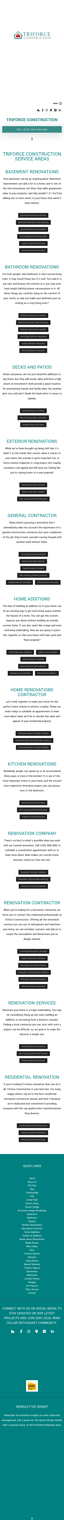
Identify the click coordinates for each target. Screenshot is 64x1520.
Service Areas (32, 1203)
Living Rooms (32, 1260)
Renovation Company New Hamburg (33, 879)
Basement (32, 1214)
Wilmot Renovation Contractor (33, 986)
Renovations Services (32, 1228)
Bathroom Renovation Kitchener (33, 315)
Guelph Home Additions (48, 652)
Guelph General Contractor (33, 568)
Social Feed (32, 1199)
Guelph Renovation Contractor (33, 958)
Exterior (32, 1221)
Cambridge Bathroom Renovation (33, 336)
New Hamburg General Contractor (33, 575)
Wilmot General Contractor (47, 582)
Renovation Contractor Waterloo (33, 979)
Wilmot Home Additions (47, 673)
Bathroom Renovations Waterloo (33, 329)
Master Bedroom (32, 1264)
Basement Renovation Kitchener (33, 215)
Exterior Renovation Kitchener (33, 485)
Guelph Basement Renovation (33, 243)
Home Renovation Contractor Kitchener (33, 733)
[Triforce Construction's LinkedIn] (60, 110)
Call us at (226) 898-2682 (32, 129)
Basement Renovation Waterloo (33, 229)
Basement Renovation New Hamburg (33, 222)
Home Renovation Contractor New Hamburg (33, 740)
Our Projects (32, 1285)
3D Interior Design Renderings (32, 1210)
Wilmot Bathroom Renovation (33, 350)
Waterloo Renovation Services (33, 1060)
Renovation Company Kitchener (33, 872)
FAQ (32, 1196)
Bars (32, 1250)
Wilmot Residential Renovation (33, 1139)
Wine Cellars (32, 1246)
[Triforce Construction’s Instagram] (47, 110)
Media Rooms (32, 1242)
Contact (32, 1293)
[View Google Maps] (51, 110)
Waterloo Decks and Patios (33, 424)
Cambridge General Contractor (33, 554)
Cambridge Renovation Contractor (33, 951)
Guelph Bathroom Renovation (33, 343)
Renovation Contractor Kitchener (33, 965)
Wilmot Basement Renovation (33, 250)
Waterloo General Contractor (19, 582)
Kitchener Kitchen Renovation (33, 802)
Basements (32, 1271)
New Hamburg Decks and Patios (33, 417)
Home (32, 1178)
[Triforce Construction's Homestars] (55, 110)
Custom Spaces (32, 1253)
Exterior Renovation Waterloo (33, 492)
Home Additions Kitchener (33, 659)
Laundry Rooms (32, 1278)
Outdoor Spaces (32, 1268)
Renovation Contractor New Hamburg (33, 972)
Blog (32, 1189)
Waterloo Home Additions (20, 673)
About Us (32, 1182)
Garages (32, 1282)
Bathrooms (32, 1275)
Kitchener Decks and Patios (33, 410)
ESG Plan (32, 1185)
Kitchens (32, 1257)
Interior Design (32, 1207)
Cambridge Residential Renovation (33, 1125)
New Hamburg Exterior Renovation (33, 499)
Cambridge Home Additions (20, 652)
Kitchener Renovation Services (33, 1046)
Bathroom (32, 1217)
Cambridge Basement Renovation (33, 236)
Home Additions (32, 1232)
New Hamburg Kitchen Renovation (33, 810)
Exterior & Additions (32, 1235)
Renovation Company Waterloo (33, 886)
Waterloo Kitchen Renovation (33, 817)
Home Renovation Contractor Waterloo (33, 747)
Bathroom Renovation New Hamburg (33, 322)
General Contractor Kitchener (33, 561)
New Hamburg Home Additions (33, 666)
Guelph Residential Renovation (33, 1132)
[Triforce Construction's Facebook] (42, 110)
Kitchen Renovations (32, 1225)
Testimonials (32, 1192)
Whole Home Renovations (32, 1239)
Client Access (32, 1289)
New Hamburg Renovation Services (33, 1053)
